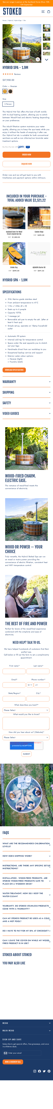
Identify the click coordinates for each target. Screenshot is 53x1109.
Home (5, 20)
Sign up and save (12, 1039)
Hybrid (10, 20)
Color (10, 86)
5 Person (8, 104)
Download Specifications (14, 370)
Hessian (5, 91)
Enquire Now (26, 164)
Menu (5, 1023)
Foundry (10, 91)
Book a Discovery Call (13, 1062)
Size (4, 99)
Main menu (8, 1030)
